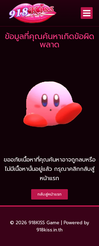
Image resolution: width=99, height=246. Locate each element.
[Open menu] (87, 13)
